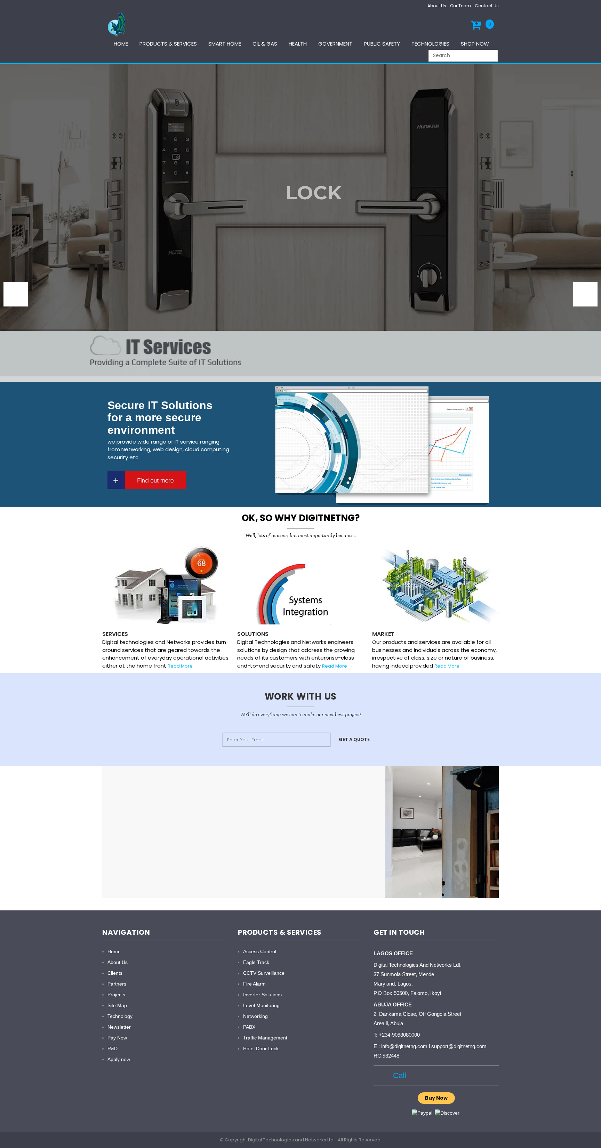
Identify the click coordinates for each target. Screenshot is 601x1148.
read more (180, 666)
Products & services (168, 43)
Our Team (460, 6)
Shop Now (475, 43)
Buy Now (436, 1097)
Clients (114, 973)
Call (397, 1075)
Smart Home (224, 43)
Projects (116, 994)
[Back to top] (593, 1135)
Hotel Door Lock (261, 1048)
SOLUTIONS (253, 634)
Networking (255, 1016)
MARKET (383, 634)
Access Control (259, 951)
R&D (112, 1048)
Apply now (118, 1059)
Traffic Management (265, 1038)
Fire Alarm (254, 984)
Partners (116, 984)
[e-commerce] (117, 24)
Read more (334, 666)
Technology (120, 1016)
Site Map (117, 1005)
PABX (249, 1027)
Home (121, 43)
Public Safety (382, 43)
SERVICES (115, 634)
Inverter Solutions (262, 994)
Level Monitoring (261, 1005)
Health (298, 43)
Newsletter (119, 1027)
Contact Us (487, 6)
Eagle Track (256, 962)
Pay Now (117, 1038)
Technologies (430, 43)
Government (335, 43)
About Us (436, 6)
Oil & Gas (265, 43)
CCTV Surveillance (264, 973)
